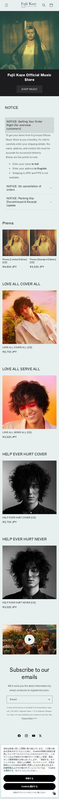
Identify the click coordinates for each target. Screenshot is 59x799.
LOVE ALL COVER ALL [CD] (17, 347)
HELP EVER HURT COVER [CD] (19, 517)
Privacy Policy (27, 718)
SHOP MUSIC (29, 89)
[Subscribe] (48, 699)
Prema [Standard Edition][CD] (43, 261)
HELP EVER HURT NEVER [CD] (19, 602)
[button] (6, 5)
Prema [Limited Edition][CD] (14, 261)
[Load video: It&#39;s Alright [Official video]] (29, 640)
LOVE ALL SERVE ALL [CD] (17, 432)
